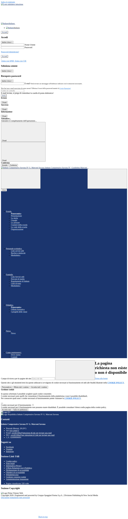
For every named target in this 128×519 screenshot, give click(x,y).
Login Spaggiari (65, 88)
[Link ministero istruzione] (12, 4)
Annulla (4, 165)
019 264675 (14, 431)
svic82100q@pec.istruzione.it (32, 435)
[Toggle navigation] (20, 179)
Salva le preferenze (20, 410)
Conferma (13, 165)
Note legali (10, 463)
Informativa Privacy (14, 466)
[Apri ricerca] (107, 179)
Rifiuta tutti (21, 387)
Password (28, 47)
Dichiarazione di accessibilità (17, 470)
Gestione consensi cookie (16, 477)
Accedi (4, 32)
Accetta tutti (39, 387)
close (4, 190)
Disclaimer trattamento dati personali (15, 498)
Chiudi (4, 102)
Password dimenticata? (10, 52)
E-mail (27, 83)
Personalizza (6, 387)
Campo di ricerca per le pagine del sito (16, 379)
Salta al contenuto (8, 2)
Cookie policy (11, 461)
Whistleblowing (12, 475)
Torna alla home (101, 378)
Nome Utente (30, 45)
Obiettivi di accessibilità (15, 472)
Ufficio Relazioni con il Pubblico (19, 468)
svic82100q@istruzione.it (32, 433)
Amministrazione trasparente (17, 479)
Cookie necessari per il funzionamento (16, 405)
